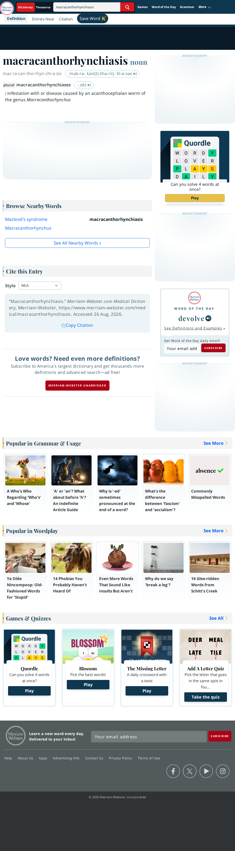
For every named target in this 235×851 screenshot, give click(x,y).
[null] (208, 318)
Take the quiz (206, 697)
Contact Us (94, 758)
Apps (43, 758)
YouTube (206, 771)
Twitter (189, 771)
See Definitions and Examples (193, 328)
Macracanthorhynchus (28, 228)
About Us (26, 758)
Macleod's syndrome (26, 219)
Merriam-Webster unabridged (77, 385)
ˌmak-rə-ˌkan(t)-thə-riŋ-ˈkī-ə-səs (100, 73)
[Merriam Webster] (194, 297)
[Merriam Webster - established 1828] (7, 6)
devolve (191, 318)
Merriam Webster (15, 735)
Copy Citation (79, 325)
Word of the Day (164, 7)
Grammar (187, 7)
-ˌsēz (82, 85)
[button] (205, 7)
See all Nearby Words (76, 243)
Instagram (222, 771)
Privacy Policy (121, 758)
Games (142, 7)
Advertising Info (67, 758)
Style (10, 286)
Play (195, 197)
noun (138, 62)
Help (8, 758)
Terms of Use (149, 758)
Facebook (173, 771)
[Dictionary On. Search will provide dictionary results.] (34, 7)
